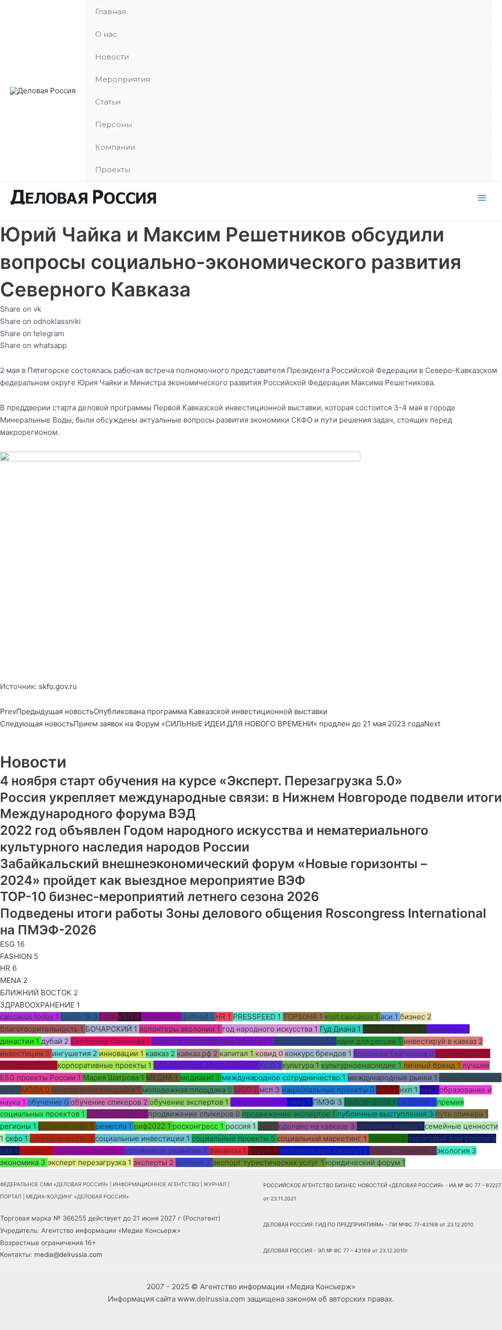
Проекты (112, 169)
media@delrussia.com (68, 1254)
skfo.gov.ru (58, 686)
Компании (115, 147)
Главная (110, 11)
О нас (106, 34)
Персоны (113, 124)
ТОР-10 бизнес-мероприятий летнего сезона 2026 (159, 896)
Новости (112, 56)
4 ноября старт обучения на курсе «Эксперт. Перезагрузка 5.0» (204, 780)
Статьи (108, 101)
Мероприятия (122, 79)
